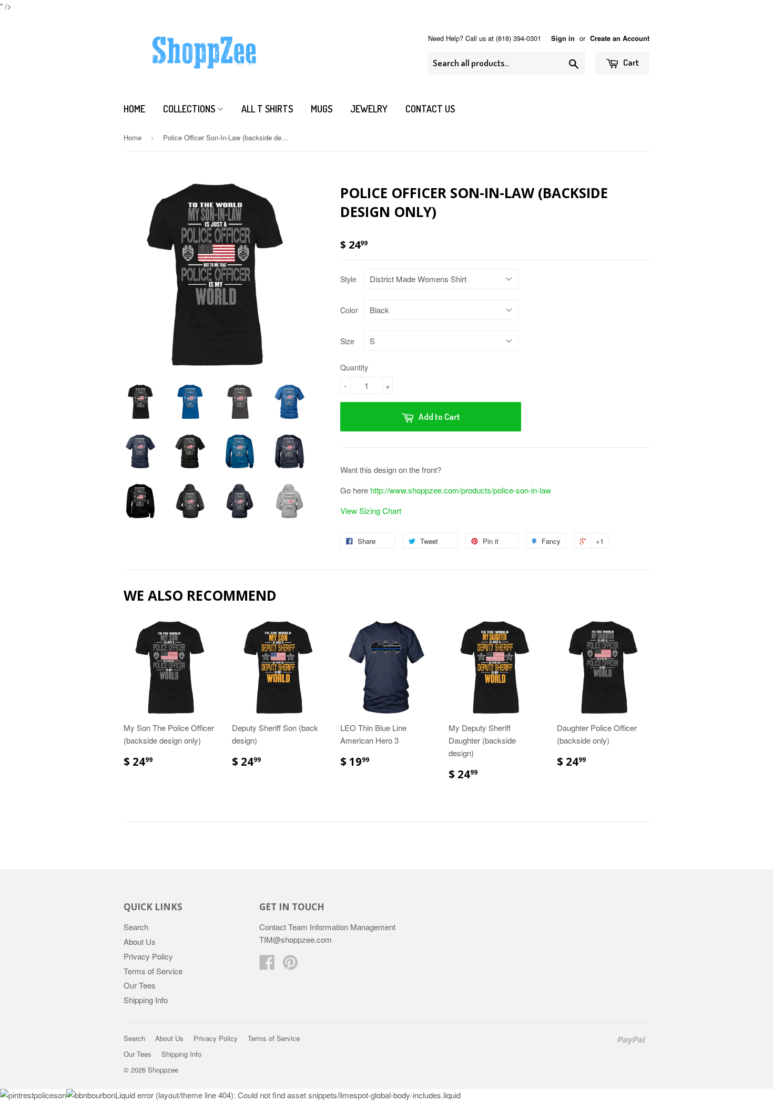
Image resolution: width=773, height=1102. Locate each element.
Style (348, 279)
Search (136, 926)
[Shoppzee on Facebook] (267, 965)
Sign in (563, 38)
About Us (140, 941)
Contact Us (430, 109)
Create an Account (619, 38)
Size (347, 341)
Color (349, 310)
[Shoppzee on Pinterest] (290, 965)
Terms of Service (153, 970)
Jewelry (369, 109)
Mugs (321, 109)
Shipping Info (146, 999)
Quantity (354, 367)
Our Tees (140, 985)
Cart (630, 62)
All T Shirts (267, 109)
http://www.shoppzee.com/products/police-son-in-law (460, 490)
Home (134, 109)
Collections (190, 109)
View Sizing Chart (370, 510)
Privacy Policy (148, 956)
